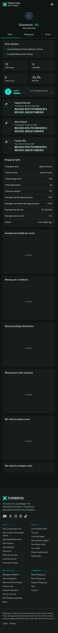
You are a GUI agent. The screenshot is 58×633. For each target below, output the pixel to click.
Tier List (34, 533)
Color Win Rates (38, 537)
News (5, 602)
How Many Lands (38, 544)
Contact (34, 590)
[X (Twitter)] (10, 516)
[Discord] (5, 516)
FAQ (33, 586)
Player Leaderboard (39, 552)
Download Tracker (10, 563)
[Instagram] (15, 516)
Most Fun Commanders (13, 582)
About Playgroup (38, 575)
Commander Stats (39, 529)
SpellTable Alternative (12, 539)
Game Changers (9, 578)
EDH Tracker (13, 5)
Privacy (12, 623)
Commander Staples (40, 540)
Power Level (8, 586)
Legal (5, 623)
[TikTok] (25, 516)
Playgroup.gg (14, 3)
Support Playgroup (39, 582)
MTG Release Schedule (12, 598)
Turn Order (35, 548)
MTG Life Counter (10, 555)
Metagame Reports (11, 575)
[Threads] (20, 516)
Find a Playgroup (38, 578)
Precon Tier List (9, 594)
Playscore (7, 551)
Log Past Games (10, 559)
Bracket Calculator (10, 590)
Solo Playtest (8, 547)
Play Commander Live (12, 529)
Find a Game (8, 543)
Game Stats (36, 556)
